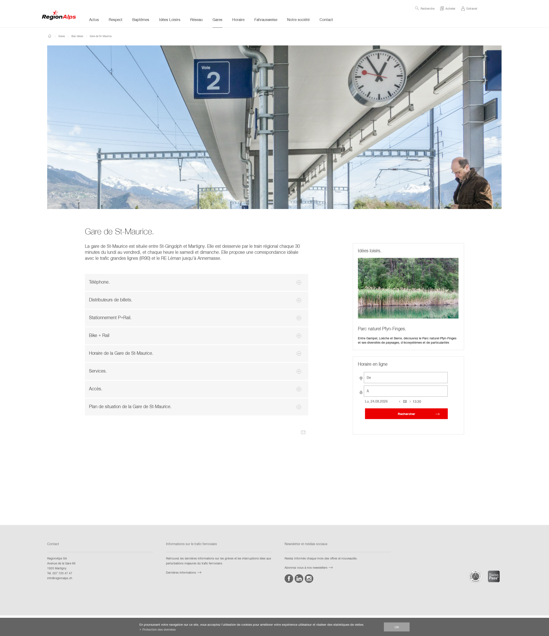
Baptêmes (140, 19)
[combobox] (406, 377)
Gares (217, 19)
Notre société (298, 19)
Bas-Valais (77, 36)
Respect (115, 19)
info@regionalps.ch (59, 578)
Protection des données (159, 629)
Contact (326, 19)
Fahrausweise (265, 19)
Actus (94, 19)
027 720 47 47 (62, 573)
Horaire (238, 19)
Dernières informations (181, 572)
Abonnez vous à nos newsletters (306, 567)
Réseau (196, 19)
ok (397, 627)
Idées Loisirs (169, 19)
